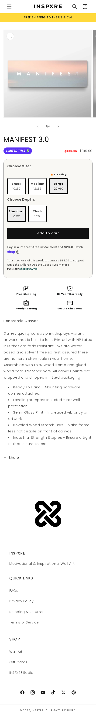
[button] (9, 6)
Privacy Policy (21, 601)
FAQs (13, 590)
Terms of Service (24, 622)
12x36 (38, 186)
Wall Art (16, 651)
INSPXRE (37, 710)
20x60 (58, 186)
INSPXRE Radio (21, 672)
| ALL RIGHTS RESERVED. (60, 710)
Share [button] (14, 457)
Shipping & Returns (26, 611)
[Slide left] (38, 126)
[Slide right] (58, 126)
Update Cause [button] (41, 264)
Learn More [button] (61, 264)
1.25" (37, 213)
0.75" (16, 213)
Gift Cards (18, 662)
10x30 (16, 186)
